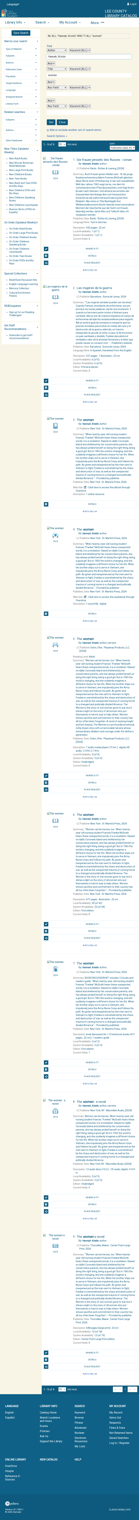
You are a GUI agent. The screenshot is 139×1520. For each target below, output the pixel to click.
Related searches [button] (14, 112)
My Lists (80, 1446)
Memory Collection (19, 288)
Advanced (80, 1427)
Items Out (115, 1417)
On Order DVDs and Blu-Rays (21, 262)
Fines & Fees (117, 1427)
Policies (45, 1431)
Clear (62, 122)
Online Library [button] (15, 1459)
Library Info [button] (14, 22)
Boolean (79, 1432)
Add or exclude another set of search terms (75, 130)
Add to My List (90, 270)
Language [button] (11, 90)
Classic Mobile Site (120, 1509)
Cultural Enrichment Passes (19, 294)
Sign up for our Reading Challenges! (21, 314)
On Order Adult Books (20, 228)
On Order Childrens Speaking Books (19, 243)
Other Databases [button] (14, 140)
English (9, 1412)
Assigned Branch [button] (14, 97)
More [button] (95, 23)
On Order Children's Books (23, 237)
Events (44, 1426)
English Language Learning (23, 284)
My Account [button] (68, 22)
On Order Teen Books (20, 256)
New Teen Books (18, 178)
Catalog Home (48, 1412)
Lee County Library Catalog (121, 13)
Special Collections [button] (15, 273)
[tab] (21, 41)
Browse (79, 1417)
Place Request (92, 262)
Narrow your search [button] (15, 41)
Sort (112, 144)
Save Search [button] (21, 32)
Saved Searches (119, 1438)
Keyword (80, 1412)
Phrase (79, 1422)
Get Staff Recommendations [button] (15, 327)
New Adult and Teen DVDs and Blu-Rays (23, 184)
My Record (115, 1412)
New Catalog (48, 1459)
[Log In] (128, 4)
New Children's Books (20, 174)
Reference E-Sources (13, 1478)
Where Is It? (92, 248)
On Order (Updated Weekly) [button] (20, 222)
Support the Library (51, 1441)
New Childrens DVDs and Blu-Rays (22, 192)
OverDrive (11, 1466)
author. (94, 163)
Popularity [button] (10, 76)
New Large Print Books (21, 170)
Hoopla (9, 1471)
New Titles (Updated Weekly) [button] (16, 150)
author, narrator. (99, 642)
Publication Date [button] (14, 69)
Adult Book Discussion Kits (23, 280)
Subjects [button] (10, 55)
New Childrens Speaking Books (22, 199)
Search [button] (41, 22)
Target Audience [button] (14, 83)
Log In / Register (119, 1443)
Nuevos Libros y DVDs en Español (22, 211)
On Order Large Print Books (23, 233)
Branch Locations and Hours (50, 1419)
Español (10, 1417)
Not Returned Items (121, 1432)
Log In (133, 4)
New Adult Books (18, 158)
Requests (115, 1422)
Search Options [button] (56, 136)
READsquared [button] (12, 305)
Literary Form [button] (12, 103)
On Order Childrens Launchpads (19, 250)
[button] (21, 125)
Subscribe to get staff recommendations (21, 337)
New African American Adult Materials (21, 164)
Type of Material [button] (14, 49)
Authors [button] (10, 62)
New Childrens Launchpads (23, 205)
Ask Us (44, 1436)
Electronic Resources (81, 1439)
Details (92, 256)
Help (78, 1459)
